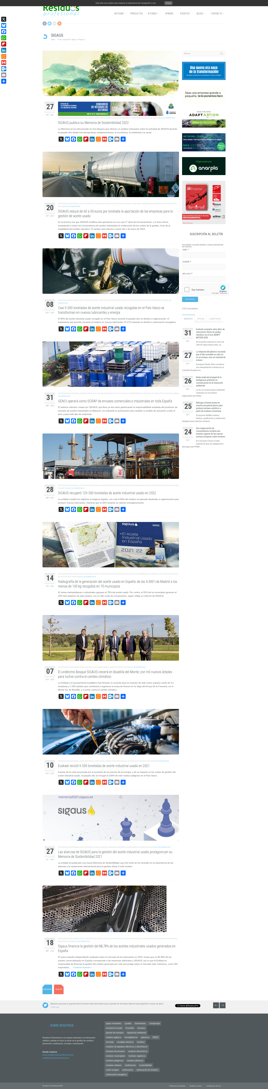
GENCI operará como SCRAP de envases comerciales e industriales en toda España (115, 401)
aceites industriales (88, 939)
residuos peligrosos (129, 300)
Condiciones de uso (213, 1086)
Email (186, 250)
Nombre (187, 262)
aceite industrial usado (89, 300)
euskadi (108, 761)
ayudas (128, 1023)
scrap (166, 393)
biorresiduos (140, 1023)
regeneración (114, 300)
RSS (59, 23)
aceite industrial (87, 118)
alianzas (103, 847)
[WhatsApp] (4, 38)
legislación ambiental (136, 1033)
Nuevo (59, 989)
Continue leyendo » (82, 967)
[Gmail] (4, 62)
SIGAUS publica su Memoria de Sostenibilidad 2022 (93, 123)
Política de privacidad (177, 1086)
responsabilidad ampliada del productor (159, 204)
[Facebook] (4, 32)
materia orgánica (113, 1037)
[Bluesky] (4, 25)
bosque (106, 667)
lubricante (136, 204)
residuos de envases (115, 1051)
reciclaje (148, 118)
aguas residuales (113, 1023)
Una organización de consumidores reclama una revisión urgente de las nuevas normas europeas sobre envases (210, 432)
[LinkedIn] (4, 50)
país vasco (104, 300)
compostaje (154, 1023)
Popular (200, 319)
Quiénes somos (196, 1086)
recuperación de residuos (121, 485)
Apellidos (187, 274)
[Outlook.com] (4, 69)
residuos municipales (115, 1056)
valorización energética (154, 300)
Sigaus (155, 118)
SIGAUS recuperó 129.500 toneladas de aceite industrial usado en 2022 (107, 493)
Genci (117, 393)
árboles (83, 667)
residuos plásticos (135, 1060)
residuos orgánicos (137, 1056)
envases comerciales (88, 393)
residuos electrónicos (137, 1051)
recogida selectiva (125, 1042)
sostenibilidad (145, 1065)
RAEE (155, 1037)
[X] (4, 19)
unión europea (112, 1070)
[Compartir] (4, 81)
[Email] (4, 75)
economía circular (114, 1028)
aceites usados (106, 574)
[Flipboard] (4, 44)
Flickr (54, 23)
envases (141, 1028)
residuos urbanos (113, 1065)
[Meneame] (4, 56)
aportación (110, 204)
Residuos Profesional (70, 118)
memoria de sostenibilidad (133, 118)
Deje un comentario (167, 118)
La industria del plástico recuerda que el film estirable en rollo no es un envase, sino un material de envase (211, 355)
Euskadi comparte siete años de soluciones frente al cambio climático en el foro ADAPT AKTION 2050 (210, 333)
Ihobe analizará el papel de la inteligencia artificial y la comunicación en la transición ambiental (209, 381)
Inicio (53, 39)
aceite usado (99, 118)
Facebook (44, 23)
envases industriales (106, 393)
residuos (144, 847)
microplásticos (131, 1037)
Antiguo (47, 989)
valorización (127, 1070)
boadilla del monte (95, 667)
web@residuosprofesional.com (55, 1058)
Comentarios (215, 319)
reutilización (130, 1065)
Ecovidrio (130, 1028)
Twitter (49, 23)
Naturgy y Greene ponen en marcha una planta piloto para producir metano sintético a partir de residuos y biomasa (209, 406)
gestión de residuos (113, 118)
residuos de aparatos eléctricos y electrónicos (126, 1046)
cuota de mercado (117, 939)
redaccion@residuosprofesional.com (58, 1055)
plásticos (145, 1037)
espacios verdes (116, 667)
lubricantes (104, 485)
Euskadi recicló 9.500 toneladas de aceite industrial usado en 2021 (104, 766)
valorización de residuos (68, 577)
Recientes (188, 319)
